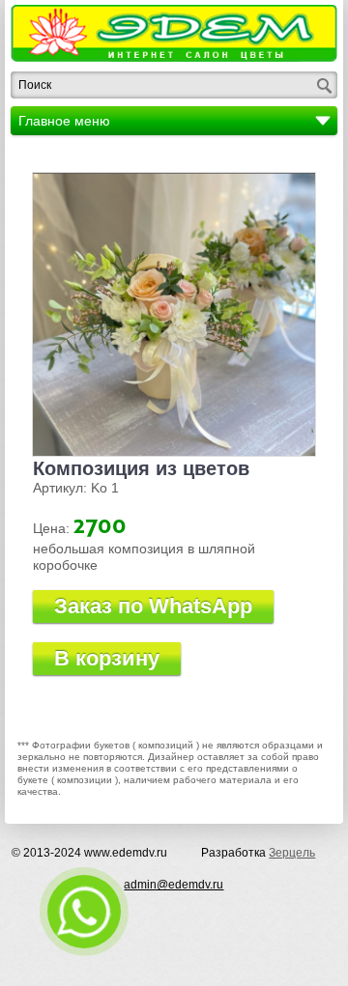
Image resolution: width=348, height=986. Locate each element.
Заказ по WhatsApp (153, 606)
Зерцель (292, 852)
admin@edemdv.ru (173, 884)
